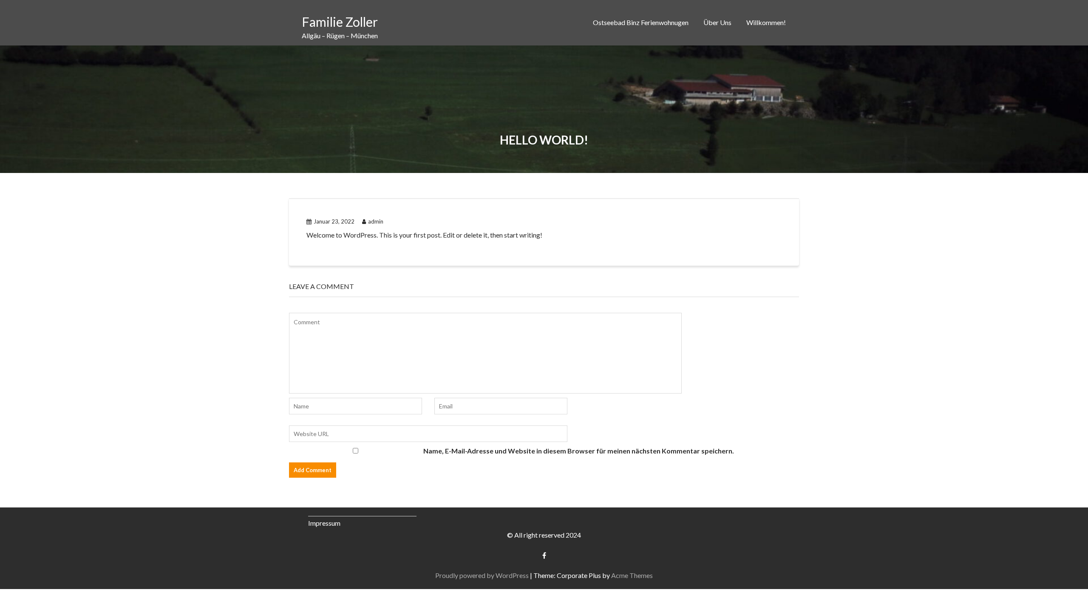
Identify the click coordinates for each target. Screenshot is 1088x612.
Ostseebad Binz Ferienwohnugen (640, 22)
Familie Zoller (340, 21)
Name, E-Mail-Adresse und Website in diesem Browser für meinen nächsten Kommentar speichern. (578, 451)
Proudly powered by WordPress (482, 575)
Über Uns (717, 22)
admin (375, 221)
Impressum (324, 523)
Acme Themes (632, 575)
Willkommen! (766, 22)
